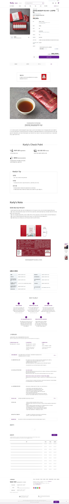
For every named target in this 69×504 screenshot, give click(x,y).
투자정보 (41, 479)
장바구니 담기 (49, 57)
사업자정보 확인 (49, 481)
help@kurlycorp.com (15, 492)
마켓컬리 (16, 3)
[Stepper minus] (55, 49)
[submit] (42, 3)
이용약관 (47, 479)
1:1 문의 (13, 487)
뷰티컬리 (20, 3)
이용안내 (55, 479)
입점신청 (58, 479)
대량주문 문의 (13, 490)
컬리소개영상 (37, 479)
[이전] (32, 430)
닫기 (54, 355)
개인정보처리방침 (51, 479)
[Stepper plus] (57, 49)
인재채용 (44, 479)
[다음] (35, 430)
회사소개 (34, 479)
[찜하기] (29, 37)
